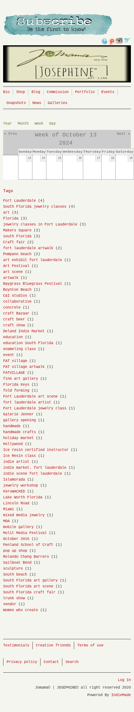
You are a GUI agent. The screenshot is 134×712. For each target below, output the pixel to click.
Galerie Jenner (18, 414)
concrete (12, 307)
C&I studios (15, 296)
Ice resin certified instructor (36, 450)
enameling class (19, 349)
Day (52, 123)
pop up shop (15, 551)
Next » (123, 134)
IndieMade (121, 695)
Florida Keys (16, 385)
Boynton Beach (17, 290)
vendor (9, 604)
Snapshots (16, 103)
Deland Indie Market (24, 331)
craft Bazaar (16, 313)
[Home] (67, 49)
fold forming (16, 390)
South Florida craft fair (29, 592)
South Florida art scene (28, 586)
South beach (15, 574)
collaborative (17, 301)
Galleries (57, 103)
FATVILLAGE (14, 373)
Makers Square (17, 230)
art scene (13, 272)
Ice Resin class (19, 456)
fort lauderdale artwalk (28, 248)
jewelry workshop (20, 485)
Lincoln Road (16, 503)
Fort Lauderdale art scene (30, 396)
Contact (51, 662)
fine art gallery (20, 379)
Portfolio (85, 92)
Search (72, 662)
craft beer (14, 319)
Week (39, 123)
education (13, 337)
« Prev (10, 134)
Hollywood (13, 444)
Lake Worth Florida (22, 497)
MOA (6, 521)
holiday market (18, 438)
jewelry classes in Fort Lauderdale (40, 224)
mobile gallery (18, 527)
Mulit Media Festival (25, 533)
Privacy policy (22, 662)
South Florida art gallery (30, 580)
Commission (58, 92)
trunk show (14, 598)
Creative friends (53, 645)
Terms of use (90, 645)
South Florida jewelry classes (34, 207)
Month (23, 123)
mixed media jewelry (24, 515)
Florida (10, 218)
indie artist (16, 462)
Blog (35, 92)
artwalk (10, 278)
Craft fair (14, 242)
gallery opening (19, 420)
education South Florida (28, 343)
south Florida (17, 236)
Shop (20, 92)
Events (107, 92)
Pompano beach (17, 254)
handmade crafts (19, 432)
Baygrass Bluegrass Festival (32, 284)
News (36, 103)
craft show (14, 325)
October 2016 (16, 539)
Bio (6, 92)
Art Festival (16, 266)
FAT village (15, 361)
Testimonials (16, 645)
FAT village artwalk (24, 367)
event (8, 355)
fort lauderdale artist (27, 402)
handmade (12, 426)
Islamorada (14, 479)
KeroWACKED (14, 491)
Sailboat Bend (17, 563)
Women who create (20, 610)
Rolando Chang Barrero (26, 557)
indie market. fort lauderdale (34, 468)
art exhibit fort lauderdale (32, 260)
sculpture (13, 568)
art (6, 212)
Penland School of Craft (28, 545)
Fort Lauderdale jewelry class (34, 408)
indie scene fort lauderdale (32, 474)
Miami (8, 509)
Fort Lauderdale (19, 201)
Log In (124, 680)
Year (7, 123)
